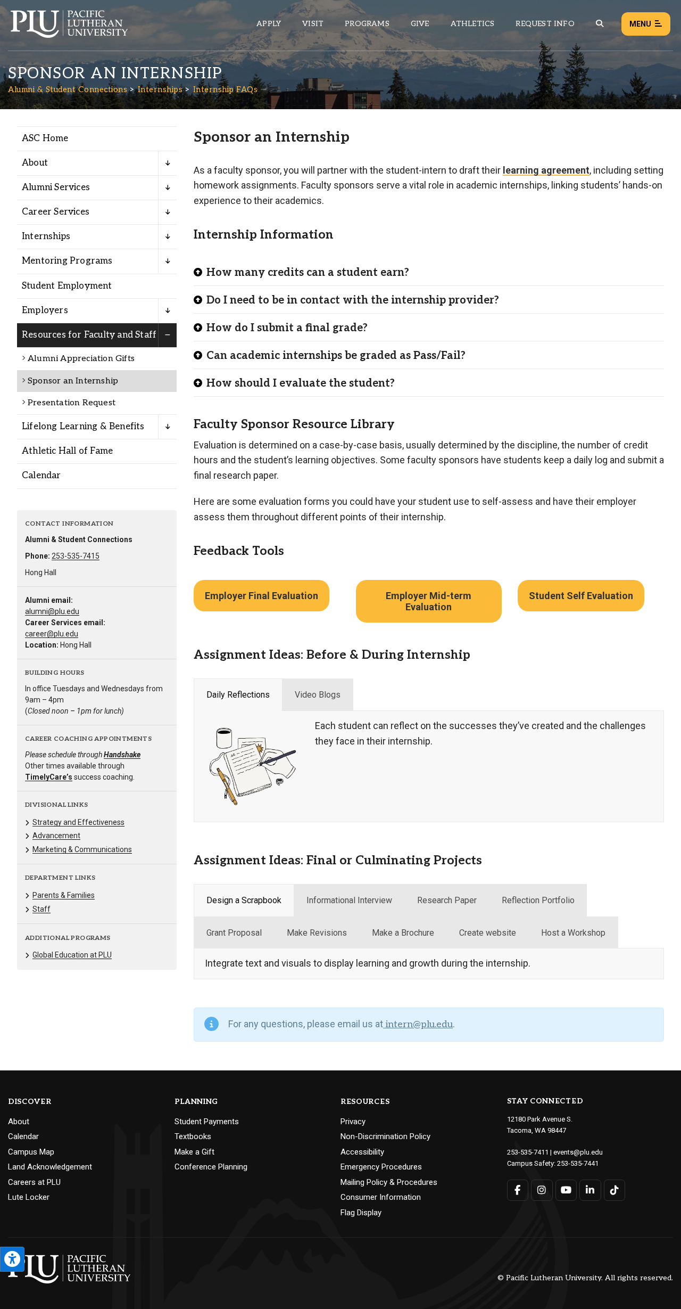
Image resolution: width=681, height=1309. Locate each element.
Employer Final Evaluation (261, 595)
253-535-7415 (75, 556)
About (35, 163)
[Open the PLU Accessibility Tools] (12, 1259)
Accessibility (362, 1152)
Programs (367, 23)
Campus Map (31, 1152)
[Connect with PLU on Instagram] (542, 1190)
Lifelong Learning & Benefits (83, 426)
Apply (268, 23)
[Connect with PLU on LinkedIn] (590, 1190)
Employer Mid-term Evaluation (428, 601)
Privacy (353, 1121)
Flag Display (360, 1212)
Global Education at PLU (72, 955)
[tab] (238, 695)
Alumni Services (56, 187)
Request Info (545, 23)
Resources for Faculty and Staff (89, 335)
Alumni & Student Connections (67, 89)
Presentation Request (71, 403)
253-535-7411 (528, 1152)
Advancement (56, 835)
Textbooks (193, 1136)
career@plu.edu (51, 633)
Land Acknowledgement (50, 1167)
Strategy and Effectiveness (78, 822)
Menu (640, 24)
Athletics (473, 23)
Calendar (41, 475)
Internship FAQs (225, 89)
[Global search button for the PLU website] (599, 24)
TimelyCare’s (48, 777)
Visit (312, 23)
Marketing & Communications (82, 849)
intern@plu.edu (418, 1024)
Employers (45, 310)
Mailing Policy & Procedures (388, 1182)
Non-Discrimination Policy (385, 1136)
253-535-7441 (578, 1163)
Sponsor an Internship (73, 381)
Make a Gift (194, 1152)
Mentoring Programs (67, 261)
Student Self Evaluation (581, 595)
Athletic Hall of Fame (67, 451)
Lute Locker (28, 1197)
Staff (41, 909)
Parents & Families (63, 895)
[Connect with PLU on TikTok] (615, 1190)
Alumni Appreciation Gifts (81, 359)
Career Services (55, 212)
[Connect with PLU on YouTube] (566, 1190)
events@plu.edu (578, 1152)
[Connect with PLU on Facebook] (518, 1190)
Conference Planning (211, 1167)
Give (420, 23)
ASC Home (45, 138)
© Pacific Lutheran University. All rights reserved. (585, 1278)
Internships (160, 89)
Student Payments (207, 1121)
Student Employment (67, 286)
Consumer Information (380, 1197)
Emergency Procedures (381, 1167)
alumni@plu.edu (52, 611)
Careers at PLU (34, 1182)
